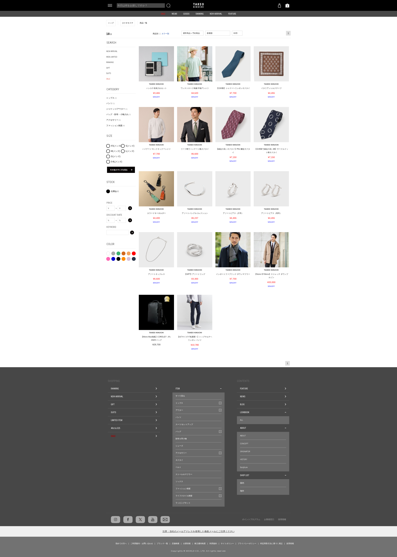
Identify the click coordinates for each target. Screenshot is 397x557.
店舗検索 (175, 543)
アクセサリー (113, 120)
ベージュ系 (129, 253)
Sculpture (244, 467)
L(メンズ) (130, 151)
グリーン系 (118, 253)
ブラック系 (118, 258)
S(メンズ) (130, 146)
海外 (242, 491)
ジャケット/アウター (116, 109)
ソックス (179, 481)
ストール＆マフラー (184, 474)
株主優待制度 (200, 543)
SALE (163, 14)
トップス (111, 98)
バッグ (178, 431)
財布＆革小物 (181, 439)
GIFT (108, 68)
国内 (242, 483)
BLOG (242, 404)
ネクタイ (179, 460)
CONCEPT (244, 443)
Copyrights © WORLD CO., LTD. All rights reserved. (198, 551)
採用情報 (282, 519)
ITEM (178, 388)
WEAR (174, 14)
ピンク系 (108, 258)
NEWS (242, 396)
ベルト (178, 467)
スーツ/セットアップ (184, 424)
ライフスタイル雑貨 (184, 496)
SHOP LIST (244, 475)
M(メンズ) (115, 151)
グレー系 (113, 253)
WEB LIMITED (111, 57)
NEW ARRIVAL (216, 14)
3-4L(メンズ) (116, 161)
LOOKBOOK (244, 412)
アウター (179, 410)
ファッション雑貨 (115, 125)
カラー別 (165, 34)
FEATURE (232, 14)
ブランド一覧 (162, 543)
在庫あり (115, 191)
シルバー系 (129, 258)
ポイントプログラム (251, 519)
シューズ (179, 446)
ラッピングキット (183, 503)
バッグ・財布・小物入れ (118, 114)
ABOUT (243, 428)
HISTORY (243, 459)
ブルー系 (113, 258)
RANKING (200, 14)
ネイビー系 (134, 258)
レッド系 (134, 253)
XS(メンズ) (116, 146)
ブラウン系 (123, 253)
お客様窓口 (269, 519)
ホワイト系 (108, 253)
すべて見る (180, 396)
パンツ (110, 103)
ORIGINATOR (245, 451)
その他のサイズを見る (121, 170)
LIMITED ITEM (116, 420)
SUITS (108, 73)
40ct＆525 (115, 428)
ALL (241, 420)
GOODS (186, 14)
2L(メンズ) (115, 156)
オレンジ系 (123, 258)
